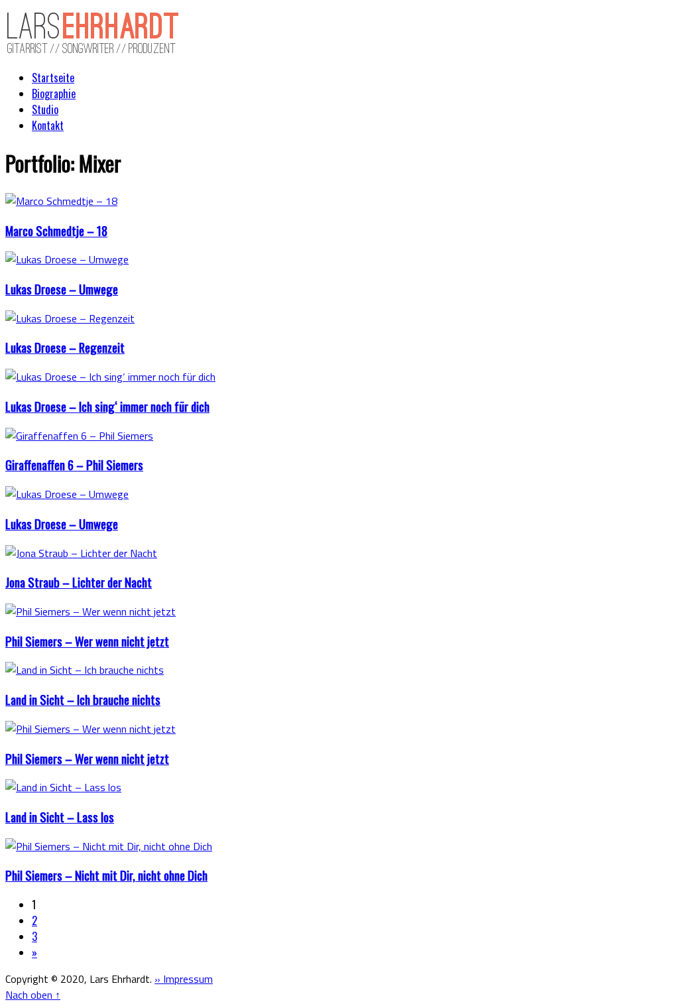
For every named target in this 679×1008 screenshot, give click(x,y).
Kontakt (48, 125)
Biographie (54, 93)
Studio (45, 109)
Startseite (53, 78)
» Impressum (183, 979)
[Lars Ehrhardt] (93, 51)
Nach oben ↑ (32, 995)
